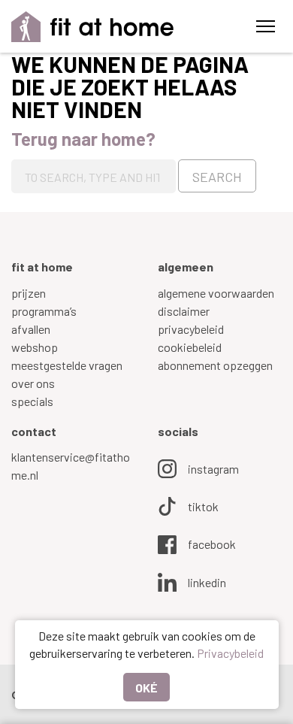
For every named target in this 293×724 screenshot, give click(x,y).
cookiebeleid (190, 347)
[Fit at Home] (92, 26)
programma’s (44, 311)
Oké (146, 687)
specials (32, 401)
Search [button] (217, 176)
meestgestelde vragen (66, 365)
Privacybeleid (230, 653)
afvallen (30, 329)
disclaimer (184, 311)
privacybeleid (191, 329)
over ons (33, 383)
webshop (34, 347)
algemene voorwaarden (216, 293)
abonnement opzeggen (215, 365)
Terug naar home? (83, 139)
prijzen (28, 293)
